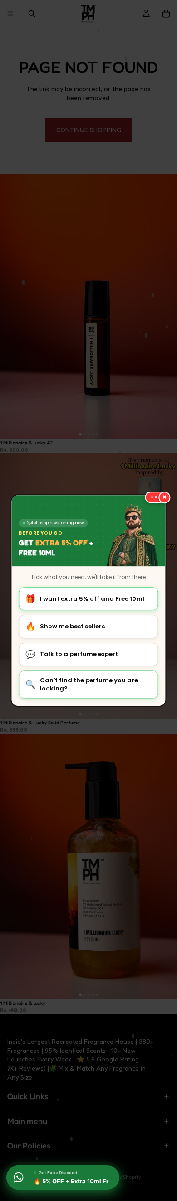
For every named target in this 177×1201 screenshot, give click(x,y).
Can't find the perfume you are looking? (81, 684)
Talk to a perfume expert (71, 654)
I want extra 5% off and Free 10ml (84, 598)
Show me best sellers (65, 626)
